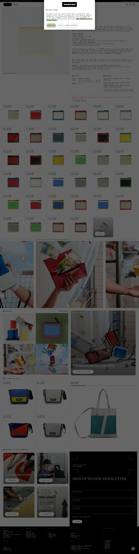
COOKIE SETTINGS (71, 25)
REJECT (60, 25)
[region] (69, 15)
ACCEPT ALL (51, 25)
